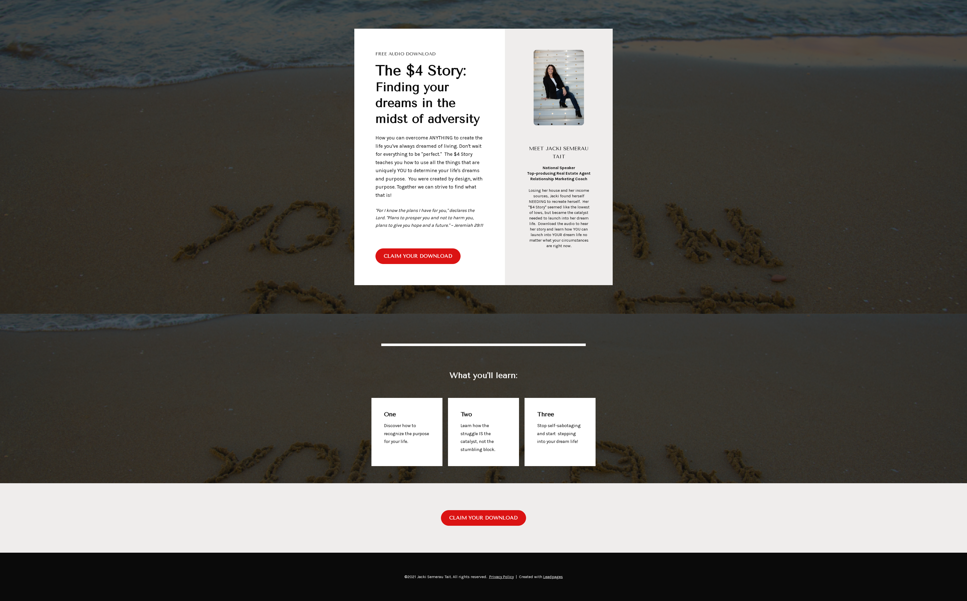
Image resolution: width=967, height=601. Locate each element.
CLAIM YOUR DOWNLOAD (418, 256)
